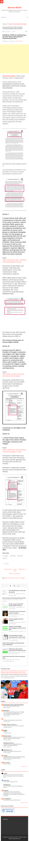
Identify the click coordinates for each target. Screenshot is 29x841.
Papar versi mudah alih (14, 573)
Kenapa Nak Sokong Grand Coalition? (13, 672)
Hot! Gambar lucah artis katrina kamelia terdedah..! (17, 612)
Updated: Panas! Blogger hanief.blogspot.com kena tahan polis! (17, 628)
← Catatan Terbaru (7, 569)
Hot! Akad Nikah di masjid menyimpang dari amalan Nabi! (17, 636)
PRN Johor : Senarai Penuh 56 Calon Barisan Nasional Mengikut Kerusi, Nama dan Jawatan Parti (13, 776)
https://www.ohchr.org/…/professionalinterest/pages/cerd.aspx (14, 261)
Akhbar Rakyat (7, 736)
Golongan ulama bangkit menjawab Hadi (12, 720)
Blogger (5, 730)
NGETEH (5, 731)
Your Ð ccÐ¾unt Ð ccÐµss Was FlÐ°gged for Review (13, 786)
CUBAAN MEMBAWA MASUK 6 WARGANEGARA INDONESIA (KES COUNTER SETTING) (14, 757)
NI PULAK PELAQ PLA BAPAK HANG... (11, 706)
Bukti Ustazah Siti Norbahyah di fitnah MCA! (14, 598)
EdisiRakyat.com (7, 750)
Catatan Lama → (22, 569)
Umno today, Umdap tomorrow (10, 781)
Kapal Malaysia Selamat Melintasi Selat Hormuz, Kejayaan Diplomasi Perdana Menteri (14, 738)
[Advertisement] (14, 58)
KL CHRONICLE (7, 798)
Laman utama (15, 570)
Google (6, 556)
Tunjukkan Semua (24, 766)
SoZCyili (5, 755)
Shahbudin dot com (8, 743)
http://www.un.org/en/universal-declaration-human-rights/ (13, 375)
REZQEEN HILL (7, 785)
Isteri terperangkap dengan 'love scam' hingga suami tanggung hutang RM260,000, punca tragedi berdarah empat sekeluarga (13, 713)
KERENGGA (6, 710)
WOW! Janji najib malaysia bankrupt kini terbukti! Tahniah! (17, 649)
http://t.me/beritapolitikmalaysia (18, 24)
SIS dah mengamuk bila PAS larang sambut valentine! (16, 604)
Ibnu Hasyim (6, 762)
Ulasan (7, 563)
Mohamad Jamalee (8, 76)
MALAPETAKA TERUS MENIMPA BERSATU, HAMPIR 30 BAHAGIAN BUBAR (12, 744)
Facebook (13, 556)
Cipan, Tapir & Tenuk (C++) (10, 724)
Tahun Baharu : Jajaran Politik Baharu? (11, 800)
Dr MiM (5, 773)
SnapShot (5, 790)
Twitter (21, 556)
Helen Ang (6, 780)
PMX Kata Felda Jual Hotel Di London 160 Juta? (13, 725)
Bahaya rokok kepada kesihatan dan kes (12, 751)
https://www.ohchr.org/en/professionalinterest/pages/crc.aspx (14, 451)
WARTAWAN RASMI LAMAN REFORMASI (13, 705)
